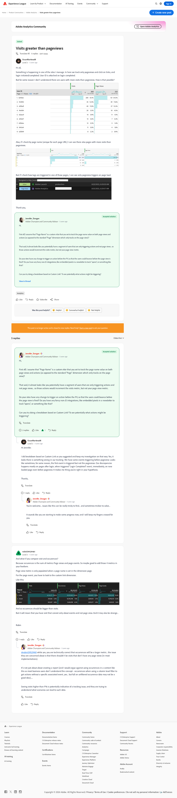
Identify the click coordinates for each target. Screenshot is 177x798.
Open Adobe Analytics (149, 26)
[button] (161, 12)
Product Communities (16, 12)
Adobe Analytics (31, 12)
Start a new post (86, 328)
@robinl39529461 (29, 652)
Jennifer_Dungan (32, 218)
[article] (67, 392)
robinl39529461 (28, 551)
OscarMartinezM (29, 59)
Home (4, 12)
